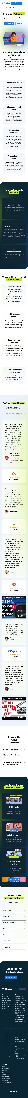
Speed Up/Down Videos (20, 1010)
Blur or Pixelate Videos (20, 1008)
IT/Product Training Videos (19, 1059)
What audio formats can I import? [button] (11, 756)
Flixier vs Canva (5, 1032)
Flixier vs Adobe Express (7, 1028)
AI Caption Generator (7, 998)
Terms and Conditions (7, 1082)
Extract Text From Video (20, 1021)
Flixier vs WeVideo (6, 1060)
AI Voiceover (5, 1008)
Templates (4, 1074)
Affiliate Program (5, 1076)
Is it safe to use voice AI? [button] (11, 749)
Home (3, 7)
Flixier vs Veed (5, 1042)
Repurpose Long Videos (20, 1039)
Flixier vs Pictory (5, 1052)
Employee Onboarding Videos (20, 1042)
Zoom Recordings (19, 1019)
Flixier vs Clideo (5, 1044)
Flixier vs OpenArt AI (6, 1050)
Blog (3, 1072)
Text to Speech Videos (20, 1004)
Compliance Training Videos (19, 1049)
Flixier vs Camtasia (6, 1030)
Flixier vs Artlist (5, 1054)
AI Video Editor (5, 1002)
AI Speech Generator (6, 1000)
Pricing (3, 1066)
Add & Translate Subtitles (18, 1036)
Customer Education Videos (19, 1045)
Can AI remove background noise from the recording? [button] (12, 763)
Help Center (4, 1070)
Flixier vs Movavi (5, 1058)
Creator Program (6, 1078)
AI (6, 7)
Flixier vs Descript (6, 1036)
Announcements (5, 1068)
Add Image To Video (19, 996)
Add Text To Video (19, 1002)
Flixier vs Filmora (5, 1038)
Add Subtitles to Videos (20, 1000)
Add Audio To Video (19, 998)
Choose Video (9, 23)
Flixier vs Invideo (5, 1046)
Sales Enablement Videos (19, 1052)
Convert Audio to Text (20, 1015)
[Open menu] (25, 3)
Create (17, 1026)
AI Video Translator (6, 1006)
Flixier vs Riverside (6, 1048)
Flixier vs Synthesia (6, 1040)
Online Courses (18, 1034)
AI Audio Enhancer (6, 996)
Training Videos (18, 1030)
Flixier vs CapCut (5, 1034)
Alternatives (5, 1026)
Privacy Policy (5, 1080)
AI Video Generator (6, 1004)
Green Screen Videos (20, 1017)
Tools (16, 994)
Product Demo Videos (20, 1032)
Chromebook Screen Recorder (20, 1013)
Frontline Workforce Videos (20, 1056)
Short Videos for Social (20, 1028)
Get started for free (16, 3)
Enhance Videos (19, 1006)
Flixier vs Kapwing (6, 1056)
